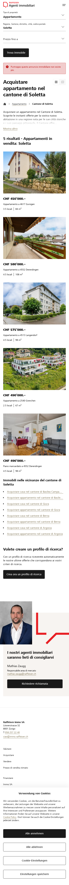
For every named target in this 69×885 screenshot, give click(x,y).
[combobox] (32, 27)
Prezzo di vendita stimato (15, 767)
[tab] (56, 82)
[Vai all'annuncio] (34, 172)
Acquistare (8, 755)
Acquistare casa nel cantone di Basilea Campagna (35, 491)
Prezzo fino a (10, 39)
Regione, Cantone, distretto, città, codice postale (24, 24)
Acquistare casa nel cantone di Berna (28, 515)
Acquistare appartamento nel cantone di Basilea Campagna (35, 497)
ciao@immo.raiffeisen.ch (15, 736)
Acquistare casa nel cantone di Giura (28, 503)
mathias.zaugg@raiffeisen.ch (21, 674)
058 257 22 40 (12, 732)
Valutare (7, 749)
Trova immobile (16, 52)
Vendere (7, 761)
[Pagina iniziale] (5, 104)
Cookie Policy (9, 817)
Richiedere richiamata (35, 683)
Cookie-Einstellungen (34, 860)
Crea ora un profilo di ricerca (24, 574)
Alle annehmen (34, 833)
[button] (64, 5)
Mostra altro (10, 128)
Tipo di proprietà (10, 12)
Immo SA (7, 784)
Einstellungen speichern (34, 874)
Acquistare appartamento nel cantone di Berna (33, 521)
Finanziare (8, 778)
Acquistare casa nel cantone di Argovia (29, 527)
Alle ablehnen (34, 847)
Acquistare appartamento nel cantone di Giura (33, 509)
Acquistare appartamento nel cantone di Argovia (35, 533)
